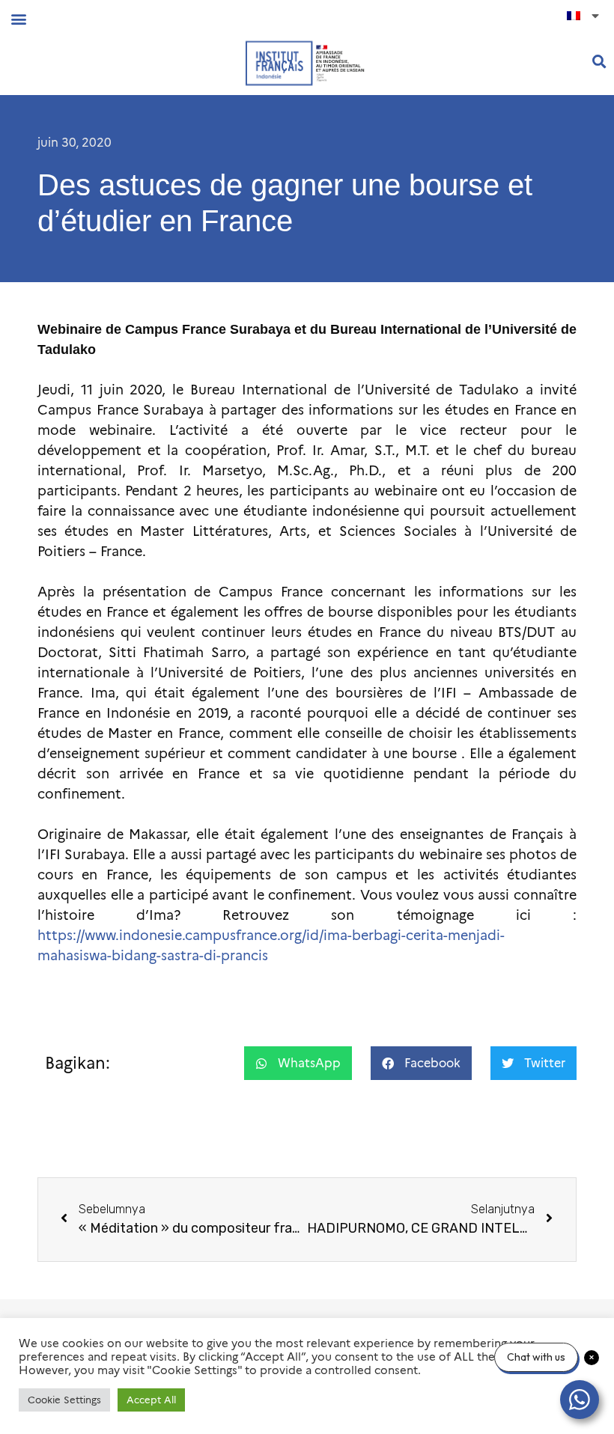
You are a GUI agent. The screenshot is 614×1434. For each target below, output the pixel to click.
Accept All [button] (151, 1400)
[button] (18, 18)
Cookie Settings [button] (64, 1400)
